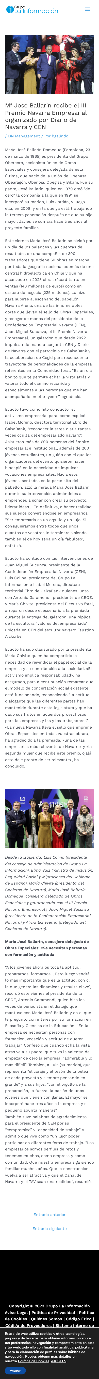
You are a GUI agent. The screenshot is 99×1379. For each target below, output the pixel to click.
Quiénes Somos (46, 1319)
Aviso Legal (16, 1312)
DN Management (24, 136)
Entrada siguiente (49, 1228)
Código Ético (79, 1319)
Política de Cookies (33, 1361)
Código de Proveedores (28, 1325)
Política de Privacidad (53, 1312)
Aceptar (15, 1371)
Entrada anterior (49, 1214)
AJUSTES (58, 1361)
